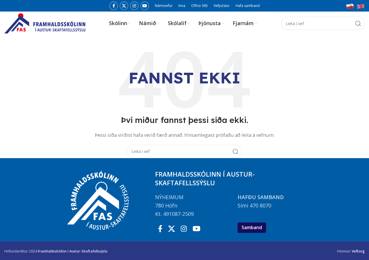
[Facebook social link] (113, 5)
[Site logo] (44, 23)
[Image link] (350, 6)
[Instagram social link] (134, 5)
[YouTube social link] (144, 5)
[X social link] (124, 5)
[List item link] (193, 197)
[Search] (358, 23)
